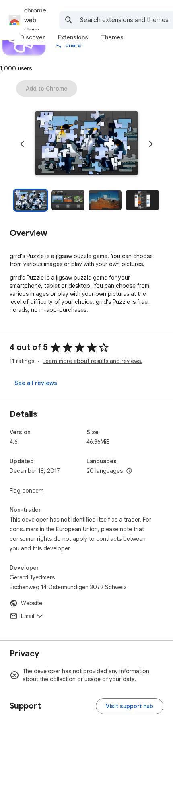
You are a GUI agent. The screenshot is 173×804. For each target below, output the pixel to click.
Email (27, 616)
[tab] (32, 37)
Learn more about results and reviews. (92, 361)
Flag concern (27, 490)
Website (31, 603)
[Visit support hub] (129, 706)
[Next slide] (151, 144)
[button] (86, 144)
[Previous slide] (22, 144)
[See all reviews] (36, 383)
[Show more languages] (129, 471)
